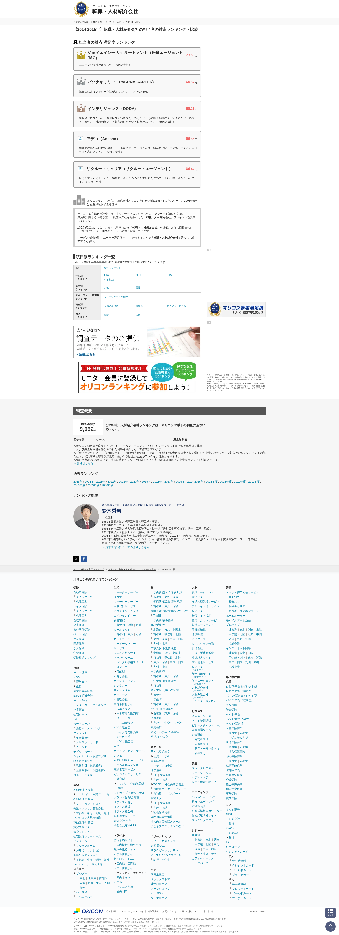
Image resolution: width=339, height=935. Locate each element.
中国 (259, 634)
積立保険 (231, 798)
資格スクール (159, 798)
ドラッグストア (160, 879)
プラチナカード (242, 874)
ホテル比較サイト (125, 854)
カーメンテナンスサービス (130, 750)
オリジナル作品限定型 (130, 783)
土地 (106, 794)
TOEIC (157, 784)
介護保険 (231, 779)
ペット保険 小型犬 (237, 718)
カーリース (121, 694)
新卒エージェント (203, 682)
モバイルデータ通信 (238, 620)
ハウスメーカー (85, 892)
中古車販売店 (122, 708)
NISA (76, 677)
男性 (138, 287)
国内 (119, 877)
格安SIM (234, 597)
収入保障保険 (237, 751)
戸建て (97, 794)
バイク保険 (80, 606)
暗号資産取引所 (83, 761)
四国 (231, 639)
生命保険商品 (234, 742)
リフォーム (80, 841)
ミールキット (122, 629)
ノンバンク (94, 728)
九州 (106, 813)
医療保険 (78, 643)
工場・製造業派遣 (203, 652)
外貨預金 (78, 709)
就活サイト (199, 597)
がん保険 (78, 648)
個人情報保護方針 (149, 911)
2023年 (100, 481)
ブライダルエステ (203, 768)
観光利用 (122, 891)
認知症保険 (233, 770)
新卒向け (200, 753)
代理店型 (81, 601)
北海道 (157, 629)
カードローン (81, 723)
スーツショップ (160, 888)
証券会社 (81, 681)
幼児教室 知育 (159, 736)
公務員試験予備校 (162, 816)
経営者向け (201, 739)
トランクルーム (123, 657)
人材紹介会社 (200, 689)
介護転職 (197, 634)
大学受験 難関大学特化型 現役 (169, 610)
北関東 (92, 878)
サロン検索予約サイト (205, 782)
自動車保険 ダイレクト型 (241, 686)
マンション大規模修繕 (87, 817)
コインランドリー (125, 615)
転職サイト (199, 610)
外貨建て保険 (234, 774)
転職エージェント (203, 624)
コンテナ (122, 666)
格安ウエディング (203, 801)
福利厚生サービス (125, 816)
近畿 (138, 315)
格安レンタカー (123, 690)
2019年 (146, 481)
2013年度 (226, 481)
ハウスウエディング (204, 796)
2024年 (89, 481)
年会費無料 (83, 737)
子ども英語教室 (160, 751)
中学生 (168, 722)
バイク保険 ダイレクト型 (241, 695)
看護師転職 (199, 629)
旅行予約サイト (123, 840)
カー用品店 (157, 893)
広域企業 (234, 643)
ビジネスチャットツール (207, 725)
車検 (116, 746)
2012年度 (240, 481)
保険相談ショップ (84, 657)
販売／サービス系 (176, 306)
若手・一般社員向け (207, 748)
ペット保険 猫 (234, 723)
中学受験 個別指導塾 (163, 680)
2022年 (112, 481)
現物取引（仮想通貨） (90, 765)
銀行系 (80, 728)
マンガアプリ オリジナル (129, 792)
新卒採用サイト (201, 675)
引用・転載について (189, 911)
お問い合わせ (169, 911)
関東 (106, 315)
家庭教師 (156, 727)
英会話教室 (157, 761)
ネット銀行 (80, 700)
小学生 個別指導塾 (162, 708)
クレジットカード (84, 733)
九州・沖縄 (160, 643)
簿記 (164, 779)
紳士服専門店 (159, 883)
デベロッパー (84, 896)
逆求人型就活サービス (205, 601)
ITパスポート (172, 793)
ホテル (118, 882)
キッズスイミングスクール (166, 855)
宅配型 (121, 671)
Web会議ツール (201, 729)
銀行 (79, 686)
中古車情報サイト (125, 704)
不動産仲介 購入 (83, 799)
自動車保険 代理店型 (239, 691)
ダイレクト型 (84, 597)
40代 (169, 275)
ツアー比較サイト (125, 868)
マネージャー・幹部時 (116, 296)
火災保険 (78, 624)
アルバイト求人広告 (204, 701)
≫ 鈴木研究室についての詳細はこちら (125, 547)
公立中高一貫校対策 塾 (165, 690)
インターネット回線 (238, 648)
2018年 (157, 481)
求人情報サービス (203, 662)
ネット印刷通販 (201, 720)
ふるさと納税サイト (126, 652)
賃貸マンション (83, 831)
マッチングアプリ (203, 820)
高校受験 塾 (158, 624)
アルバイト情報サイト (205, 606)
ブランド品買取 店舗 (126, 797)
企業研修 (197, 734)
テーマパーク (200, 862)
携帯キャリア (237, 606)
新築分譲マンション (85, 855)
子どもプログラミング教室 (167, 826)
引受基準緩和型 (238, 737)
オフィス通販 (122, 806)
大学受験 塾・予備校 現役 (166, 592)
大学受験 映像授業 (162, 620)
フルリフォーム (85, 845)
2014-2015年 (195, 481)
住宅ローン (80, 714)
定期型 (244, 733)
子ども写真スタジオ (126, 764)
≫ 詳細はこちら (83, 463)
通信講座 (156, 770)
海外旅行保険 (81, 629)
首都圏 (80, 813)
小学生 (179, 722)
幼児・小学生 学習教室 (165, 732)
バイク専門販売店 (128, 732)
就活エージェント (203, 592)
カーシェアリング (125, 680)
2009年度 (93, 485)
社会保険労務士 (174, 784)
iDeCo (230, 828)
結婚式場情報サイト (204, 815)
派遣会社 (197, 648)
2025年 (77, 481)
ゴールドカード (85, 746)
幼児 (156, 756)
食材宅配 (119, 620)
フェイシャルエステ (204, 772)
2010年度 (79, 485)
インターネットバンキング (89, 705)
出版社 (121, 788)
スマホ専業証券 (83, 691)
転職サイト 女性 (202, 615)
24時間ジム (158, 845)
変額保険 (231, 793)
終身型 (233, 733)
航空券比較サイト (125, 849)
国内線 (121, 863)
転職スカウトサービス (205, 620)
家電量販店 (157, 874)
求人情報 (208, 911)
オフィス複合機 (123, 811)
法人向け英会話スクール (166, 821)
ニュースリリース (128, 911)
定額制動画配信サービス (129, 760)
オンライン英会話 (162, 765)
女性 (106, 287)
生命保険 (78, 639)
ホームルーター (235, 615)
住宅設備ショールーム (87, 836)
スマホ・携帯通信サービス (242, 592)
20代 (106, 275)
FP (155, 774)
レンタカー (121, 685)
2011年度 (254, 481)
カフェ (118, 755)
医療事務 (165, 774)
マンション (83, 794)
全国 (214, 853)
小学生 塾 (156, 699)
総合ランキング (112, 268)
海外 (127, 877)
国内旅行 (122, 844)
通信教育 (156, 718)
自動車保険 (80, 592)
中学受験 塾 (158, 671)
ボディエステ (200, 777)
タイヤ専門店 (159, 897)
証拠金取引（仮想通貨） (91, 770)
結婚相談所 (199, 806)
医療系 (139, 306)
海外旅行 (135, 844)
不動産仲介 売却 (83, 789)
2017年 (168, 481)
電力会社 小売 (122, 820)
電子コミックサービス (127, 774)
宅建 (156, 779)
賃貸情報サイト (83, 827)
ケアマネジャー (176, 788)
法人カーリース (201, 716)
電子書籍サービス (125, 769)
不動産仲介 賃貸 (83, 822)
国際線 (132, 863)
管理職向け (201, 744)
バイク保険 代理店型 (239, 700)
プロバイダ (233, 624)
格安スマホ (235, 601)
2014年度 (212, 481)
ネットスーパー (123, 639)
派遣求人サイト (201, 657)
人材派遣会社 (200, 696)
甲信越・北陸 (172, 634)
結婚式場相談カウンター (207, 810)
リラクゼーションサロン (166, 850)
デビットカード (83, 751)
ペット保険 (80, 634)
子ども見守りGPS (125, 825)
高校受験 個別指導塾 (163, 648)
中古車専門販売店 (128, 713)
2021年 (123, 481)
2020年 (134, 481)
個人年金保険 (234, 788)
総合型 (121, 778)
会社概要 (111, 911)
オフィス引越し (123, 802)
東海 (90, 813)
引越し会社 (121, 676)
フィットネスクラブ (163, 841)
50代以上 (109, 279)
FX (75, 718)
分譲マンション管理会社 (88, 808)
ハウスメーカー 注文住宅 (87, 864)
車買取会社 (121, 699)
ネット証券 (80, 672)
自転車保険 (80, 620)
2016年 (180, 481)
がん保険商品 (234, 756)
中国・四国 (103, 882)
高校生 (157, 722)
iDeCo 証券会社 (83, 695)
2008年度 (107, 485)
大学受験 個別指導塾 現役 (166, 601)
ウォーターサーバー (126, 592)
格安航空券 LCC (124, 858)
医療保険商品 (234, 728)
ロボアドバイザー (84, 774)
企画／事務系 (111, 306)
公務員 (157, 793)
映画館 (196, 835)
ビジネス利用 (125, 886)
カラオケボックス (203, 858)
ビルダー (81, 873)
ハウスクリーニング (126, 610)
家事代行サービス (125, 606)
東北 (82, 878)
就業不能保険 (234, 765)
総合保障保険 (234, 784)
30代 (138, 275)
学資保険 (78, 652)
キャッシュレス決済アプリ (89, 756)
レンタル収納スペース (130, 662)
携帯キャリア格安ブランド (245, 610)
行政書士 (158, 788)
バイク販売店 (122, 727)
